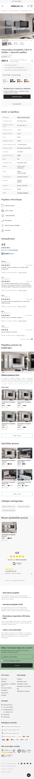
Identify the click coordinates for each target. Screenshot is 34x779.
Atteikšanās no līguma (23, 691)
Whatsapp (6, 717)
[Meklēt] (28, 6)
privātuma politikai (14, 660)
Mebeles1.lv (4, 10)
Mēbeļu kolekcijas (14, 10)
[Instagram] (22, 763)
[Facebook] (19, 763)
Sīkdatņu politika (6, 771)
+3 (12, 485)
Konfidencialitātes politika (8, 766)
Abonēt (17, 665)
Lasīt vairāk (5, 387)
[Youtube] (25, 763)
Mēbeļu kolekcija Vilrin (26, 10)
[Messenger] (29, 775)
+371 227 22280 (8, 707)
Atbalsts (3, 681)
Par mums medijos (6, 688)
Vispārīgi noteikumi (22, 193)
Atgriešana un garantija (24, 686)
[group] (17, 571)
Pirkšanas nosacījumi (7, 769)
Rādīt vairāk (17, 435)
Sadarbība (4, 690)
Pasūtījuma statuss (22, 684)
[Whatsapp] (31, 763)
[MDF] (20, 182)
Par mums (4, 679)
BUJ (18, 689)
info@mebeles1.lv (8, 709)
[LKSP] (21, 180)
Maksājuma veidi (21, 681)
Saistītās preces (17, 96)
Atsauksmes (4, 693)
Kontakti (3, 695)
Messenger (6, 714)
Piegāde (19, 679)
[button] (17, 1)
